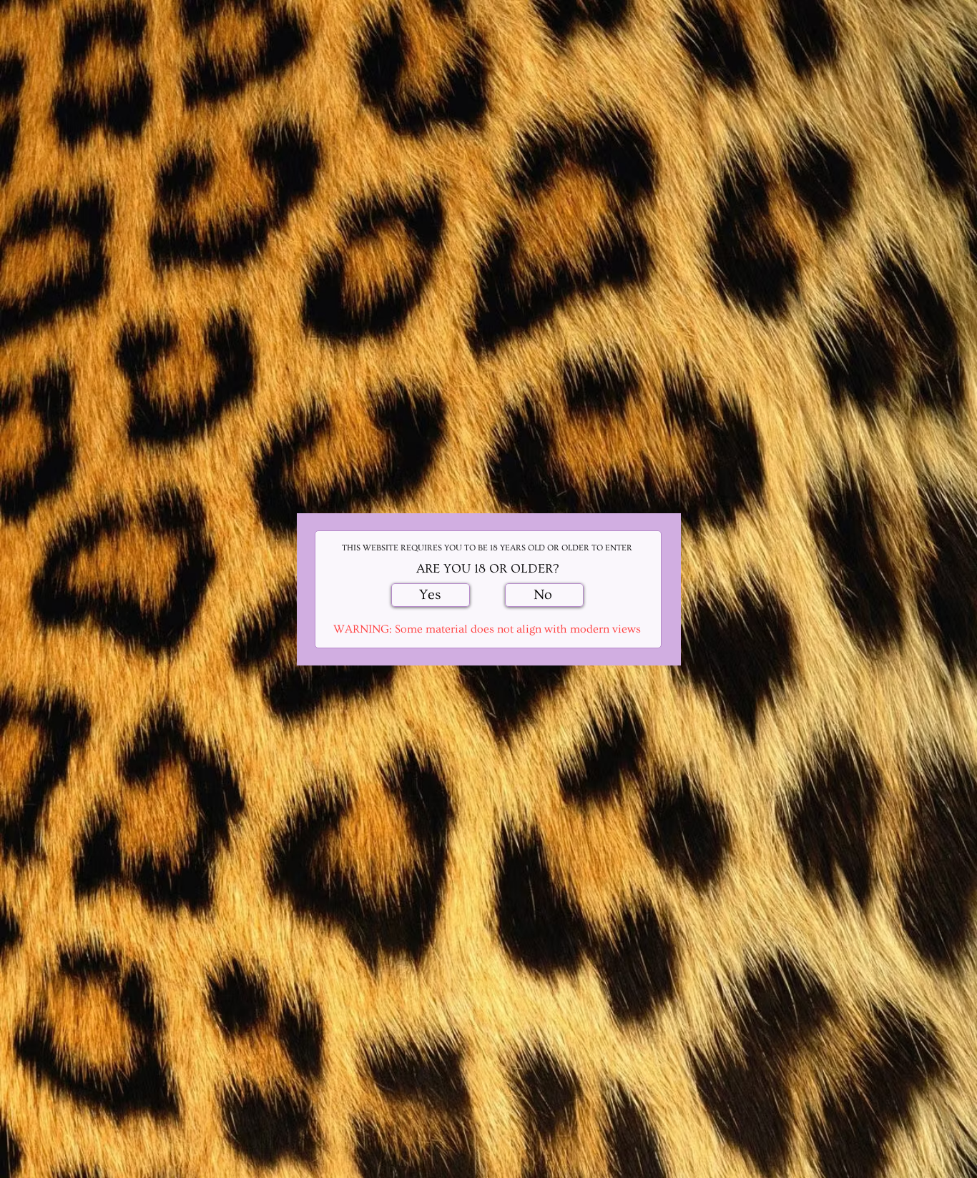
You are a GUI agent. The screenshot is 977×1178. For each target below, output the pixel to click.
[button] (430, 595)
